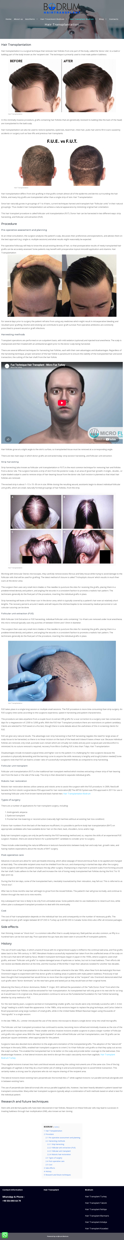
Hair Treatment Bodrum (52, 19)
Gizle (56, 1127)
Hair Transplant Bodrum (82, 19)
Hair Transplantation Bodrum (76, 793)
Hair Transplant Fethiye (96, 1209)
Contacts (113, 19)
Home (9, 19)
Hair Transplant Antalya (96, 1222)
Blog (101, 19)
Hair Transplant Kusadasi (96, 1228)
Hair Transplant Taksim (96, 1203)
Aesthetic (30, 19)
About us (18, 19)
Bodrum (65, 1236)
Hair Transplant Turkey (96, 1196)
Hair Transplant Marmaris (97, 1215)
